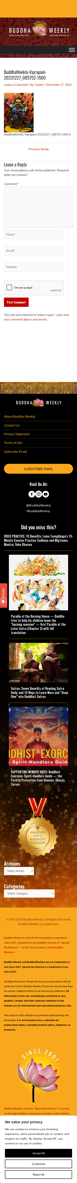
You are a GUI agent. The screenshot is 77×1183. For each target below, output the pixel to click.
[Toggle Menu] (72, 50)
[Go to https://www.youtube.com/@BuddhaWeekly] (45, 495)
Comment (11, 184)
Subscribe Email (15, 451)
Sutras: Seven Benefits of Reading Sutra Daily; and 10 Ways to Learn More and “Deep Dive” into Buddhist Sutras (39, 692)
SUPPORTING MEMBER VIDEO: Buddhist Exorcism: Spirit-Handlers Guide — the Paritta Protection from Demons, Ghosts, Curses (38, 777)
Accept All (39, 1153)
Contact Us (12, 425)
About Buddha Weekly (19, 416)
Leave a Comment (16, 84)
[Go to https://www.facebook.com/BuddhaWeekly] (31, 495)
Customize (38, 1163)
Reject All (38, 1174)
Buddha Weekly (32, 986)
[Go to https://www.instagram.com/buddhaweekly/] (38, 495)
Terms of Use (13, 442)
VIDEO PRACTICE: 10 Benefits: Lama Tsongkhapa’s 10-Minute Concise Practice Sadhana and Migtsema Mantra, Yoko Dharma (38, 540)
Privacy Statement (16, 434)
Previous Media (38, 149)
